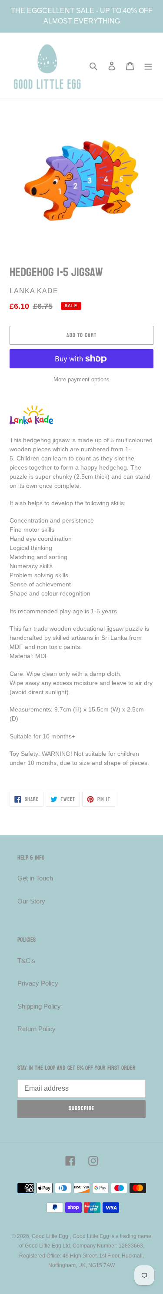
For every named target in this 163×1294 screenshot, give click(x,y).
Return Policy (36, 1029)
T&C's (26, 960)
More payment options (81, 379)
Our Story (31, 901)
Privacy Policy (37, 983)
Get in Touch (35, 878)
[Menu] (148, 65)
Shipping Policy (39, 1006)
